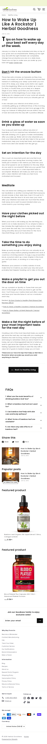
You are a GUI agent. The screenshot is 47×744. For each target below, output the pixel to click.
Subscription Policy (9, 678)
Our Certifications (8, 649)
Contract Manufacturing (10, 637)
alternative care (10, 482)
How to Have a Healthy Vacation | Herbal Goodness (23, 307)
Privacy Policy (7, 681)
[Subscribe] (40, 620)
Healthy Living (12, 15)
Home (4, 15)
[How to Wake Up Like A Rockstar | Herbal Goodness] (10, 456)
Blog (3, 663)
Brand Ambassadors (9, 652)
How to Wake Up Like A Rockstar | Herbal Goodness (30, 451)
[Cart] (39, 9)
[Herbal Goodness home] (9, 9)
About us (5, 669)
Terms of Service (8, 687)
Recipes (5, 666)
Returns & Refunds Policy (11, 684)
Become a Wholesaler (9, 634)
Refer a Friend (7, 655)
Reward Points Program (10, 672)
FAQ (3, 640)
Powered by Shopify (9, 739)
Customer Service (8, 646)
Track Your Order (8, 643)
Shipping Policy (7, 675)
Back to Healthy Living (25, 370)
